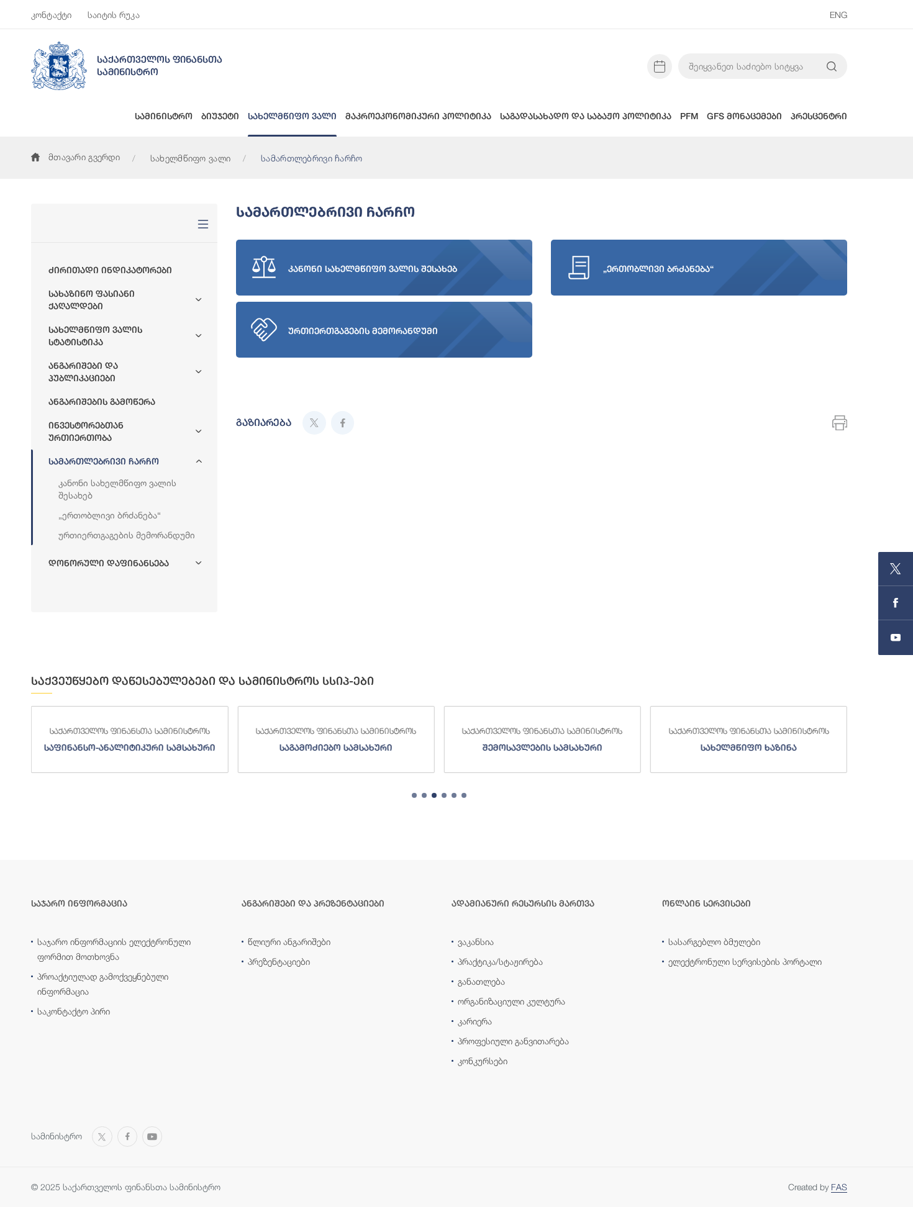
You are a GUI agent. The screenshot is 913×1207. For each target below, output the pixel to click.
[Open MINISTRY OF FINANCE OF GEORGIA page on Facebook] (895, 603)
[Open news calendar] (659, 66)
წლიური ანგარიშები (289, 941)
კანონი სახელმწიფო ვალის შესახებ (117, 488)
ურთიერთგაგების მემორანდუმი (126, 535)
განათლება (481, 981)
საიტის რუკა (114, 14)
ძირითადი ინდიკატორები (110, 270)
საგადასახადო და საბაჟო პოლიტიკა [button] (585, 116)
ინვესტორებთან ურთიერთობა (86, 431)
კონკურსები (482, 1061)
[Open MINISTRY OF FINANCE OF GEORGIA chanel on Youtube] (895, 637)
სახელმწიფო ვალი (190, 158)
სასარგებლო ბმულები (714, 941)
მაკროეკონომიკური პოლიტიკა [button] (418, 116)
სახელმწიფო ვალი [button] (292, 116)
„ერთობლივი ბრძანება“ (109, 515)
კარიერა (475, 1021)
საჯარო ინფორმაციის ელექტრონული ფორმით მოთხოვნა (114, 949)
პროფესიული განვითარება (513, 1041)
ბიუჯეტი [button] (220, 116)
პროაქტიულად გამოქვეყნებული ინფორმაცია (102, 984)
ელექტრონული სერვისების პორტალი (745, 961)
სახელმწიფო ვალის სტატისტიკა (95, 336)
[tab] (414, 795)
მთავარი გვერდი (84, 156)
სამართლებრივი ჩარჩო (103, 461)
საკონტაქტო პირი (73, 1011)
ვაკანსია (476, 941)
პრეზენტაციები (279, 961)
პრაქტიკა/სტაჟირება (500, 961)
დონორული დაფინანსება (108, 563)
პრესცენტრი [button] (819, 116)
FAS (839, 1187)
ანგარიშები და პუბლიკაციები (83, 372)
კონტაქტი (51, 14)
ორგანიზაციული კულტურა (511, 1001)
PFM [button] (689, 116)
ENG (838, 14)
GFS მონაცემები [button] (744, 116)
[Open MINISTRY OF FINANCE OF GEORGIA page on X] (895, 569)
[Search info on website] (832, 66)
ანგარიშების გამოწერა (101, 402)
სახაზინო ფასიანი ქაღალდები (91, 300)
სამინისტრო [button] (164, 116)
